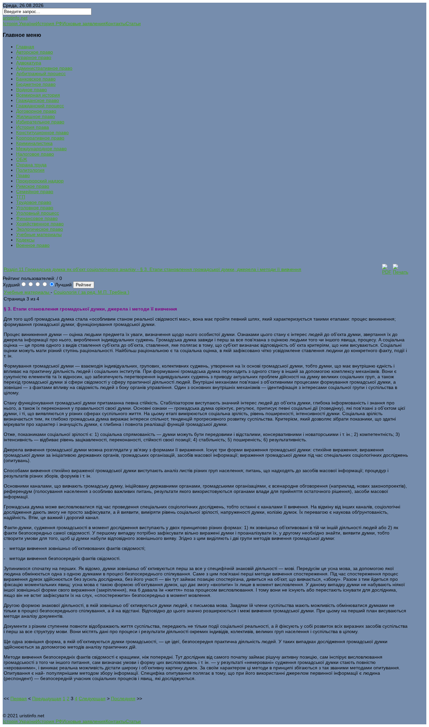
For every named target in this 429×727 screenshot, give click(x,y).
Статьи (133, 23)
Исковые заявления (84, 23)
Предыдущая (46, 698)
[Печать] (400, 272)
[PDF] (386, 272)
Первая (18, 698)
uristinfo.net (15, 17)
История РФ (49, 23)
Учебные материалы (27, 292)
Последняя (123, 698)
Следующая (92, 698)
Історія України (19, 23)
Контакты (116, 23)
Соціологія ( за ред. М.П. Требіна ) (91, 292)
